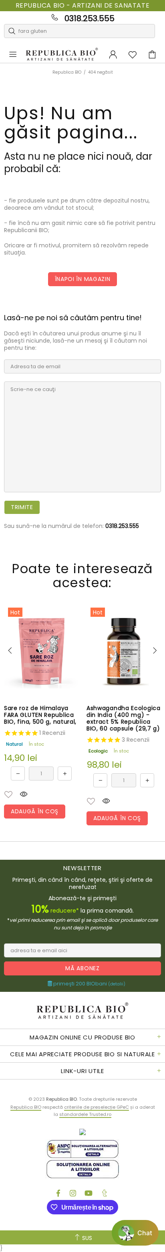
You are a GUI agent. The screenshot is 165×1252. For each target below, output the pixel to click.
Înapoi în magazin (83, 279)
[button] (8, 794)
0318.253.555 (89, 18)
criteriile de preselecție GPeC (96, 1107)
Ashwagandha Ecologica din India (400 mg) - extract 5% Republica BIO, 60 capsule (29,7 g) (124, 718)
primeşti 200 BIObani (88, 983)
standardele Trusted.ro (85, 1114)
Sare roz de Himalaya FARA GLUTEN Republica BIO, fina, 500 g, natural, (40, 715)
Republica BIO (62, 54)
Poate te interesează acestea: (82, 576)
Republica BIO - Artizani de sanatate (83, 5)
